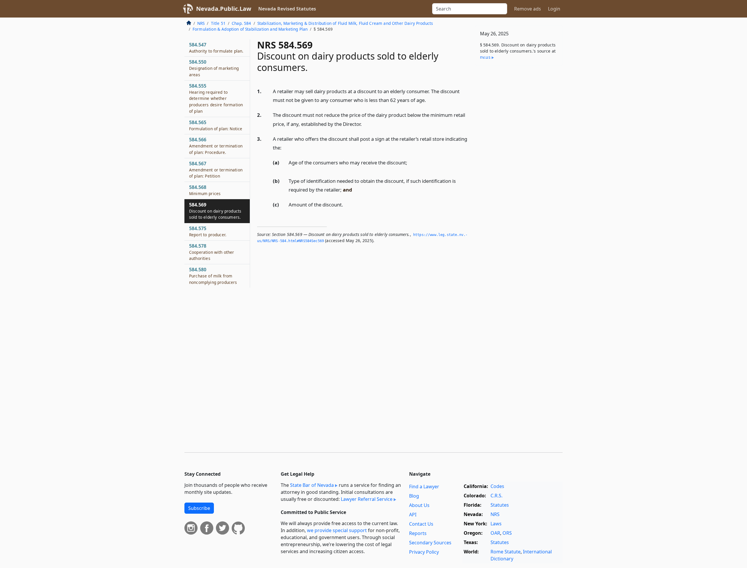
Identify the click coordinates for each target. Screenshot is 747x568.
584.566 (215, 145)
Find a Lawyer (424, 486)
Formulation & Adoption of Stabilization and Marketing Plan (250, 29)
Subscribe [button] (199, 508)
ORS (507, 533)
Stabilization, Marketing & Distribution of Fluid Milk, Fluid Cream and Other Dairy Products (345, 23)
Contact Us (421, 524)
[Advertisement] (519, 161)
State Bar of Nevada (312, 485)
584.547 (216, 47)
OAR (495, 533)
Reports (418, 533)
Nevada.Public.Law (223, 9)
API (412, 514)
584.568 (205, 190)
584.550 (214, 68)
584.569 (215, 211)
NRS (201, 23)
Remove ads (527, 9)
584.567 (215, 169)
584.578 (211, 252)
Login (554, 9)
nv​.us (485, 57)
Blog (414, 496)
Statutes (500, 505)
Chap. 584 (241, 23)
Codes (497, 486)
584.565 (215, 125)
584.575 (207, 231)
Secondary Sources (430, 542)
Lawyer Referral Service (366, 499)
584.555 (216, 98)
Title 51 (218, 23)
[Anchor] (429, 99)
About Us (419, 505)
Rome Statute (506, 551)
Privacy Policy (424, 552)
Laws (496, 523)
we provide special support (337, 530)
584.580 (213, 275)
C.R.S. (496, 495)
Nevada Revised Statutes (287, 9)
